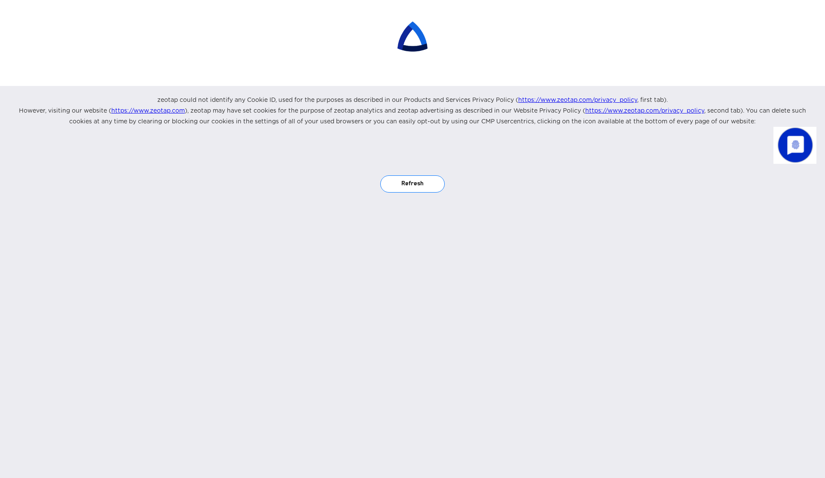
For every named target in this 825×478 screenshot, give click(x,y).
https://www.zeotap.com (148, 110)
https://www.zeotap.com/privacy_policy (577, 99)
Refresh (412, 183)
